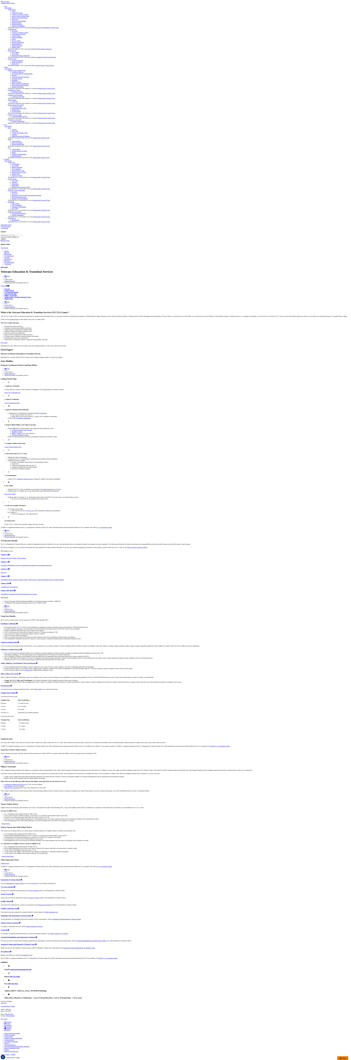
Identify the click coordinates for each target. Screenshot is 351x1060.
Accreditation (15, 164)
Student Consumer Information (13, 1038)
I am (5, 6)
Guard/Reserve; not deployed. (9, 587)
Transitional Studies (17, 92)
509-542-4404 (15, 977)
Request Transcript (46, 49)
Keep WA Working (17, 143)
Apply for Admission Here (12, 403)
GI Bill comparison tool (50, 912)
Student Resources (17, 24)
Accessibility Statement (11, 1041)
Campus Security (9, 1040)
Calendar (14, 134)
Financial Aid (28, 670)
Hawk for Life (12, 50)
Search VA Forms (6, 894)
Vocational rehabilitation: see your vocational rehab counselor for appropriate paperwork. (26, 565)
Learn (6, 67)
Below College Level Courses (10, 674)
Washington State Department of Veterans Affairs (16, 915)
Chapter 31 (4, 562)
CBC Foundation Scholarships (22, 418)
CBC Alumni (15, 52)
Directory (9, 259)
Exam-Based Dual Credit (19, 108)
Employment (12, 1033)
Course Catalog (16, 36)
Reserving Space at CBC (19, 172)
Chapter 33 (4, 569)
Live (5, 124)
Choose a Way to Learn (15, 115)
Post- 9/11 (3, 572)
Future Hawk (12, 9)
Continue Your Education (15, 95)
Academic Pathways (17, 72)
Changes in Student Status (9, 642)
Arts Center (15, 131)
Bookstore (15, 31)
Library (14, 39)
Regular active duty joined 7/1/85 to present (13, 558)
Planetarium (15, 185)
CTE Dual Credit (17, 106)
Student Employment (18, 42)
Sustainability (12, 218)
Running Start (16, 110)
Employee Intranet (17, 62)
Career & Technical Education (20, 77)
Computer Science (17, 78)
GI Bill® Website (6, 901)
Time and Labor (40, 65)
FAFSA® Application (40, 413)
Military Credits (16, 433)
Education (15, 80)
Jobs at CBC (15, 64)
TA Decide (4, 930)
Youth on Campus (17, 175)
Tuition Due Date (48, 489)
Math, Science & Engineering (20, 83)
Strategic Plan (16, 174)
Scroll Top (4, 1003)
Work (9, 139)
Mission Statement (17, 167)
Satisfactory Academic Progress (11, 649)
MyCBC (37, 49)
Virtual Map (4, 225)
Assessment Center (17, 13)
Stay (9, 147)
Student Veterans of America (10, 923)
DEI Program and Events (19, 197)
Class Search (10, 256)
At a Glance (15, 166)
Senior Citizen (12, 100)
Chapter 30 (4, 554)
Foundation (11, 202)
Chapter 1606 (5, 583)
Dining (14, 152)
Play (9, 128)
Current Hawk (12, 29)
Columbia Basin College (8, 3)
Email (8, 257)
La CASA (15, 194)
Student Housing (16, 22)
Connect (6, 159)
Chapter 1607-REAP (7, 590)
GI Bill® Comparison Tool (9, 908)
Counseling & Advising (18, 34)
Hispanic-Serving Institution (20, 198)
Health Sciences (16, 82)
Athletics (14, 129)
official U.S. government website (220, 746)
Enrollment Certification (8, 623)
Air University (8, 786)
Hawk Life (15, 19)
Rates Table (38, 689)
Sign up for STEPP (10, 494)
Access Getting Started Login (12, 447)
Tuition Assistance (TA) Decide (59, 933)
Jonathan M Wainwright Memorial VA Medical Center (18, 944)
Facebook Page (13, 319)
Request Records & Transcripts (21, 55)
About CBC (11, 162)
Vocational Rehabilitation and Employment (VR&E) (91, 941)
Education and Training (45, 905)
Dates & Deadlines (17, 37)
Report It (8, 264)
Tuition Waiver (5, 823)
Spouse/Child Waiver (7, 856)
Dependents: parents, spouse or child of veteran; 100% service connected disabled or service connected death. (32, 579)
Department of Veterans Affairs (11, 880)
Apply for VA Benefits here (12, 392)
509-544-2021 (13, 984)
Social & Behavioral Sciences (20, 85)
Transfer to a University (15, 120)
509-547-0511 (9, 1014)
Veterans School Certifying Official (137, 547)
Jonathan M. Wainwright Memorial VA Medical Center (79, 948)
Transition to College (14, 90)
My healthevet (5, 951)
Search (3, 235)
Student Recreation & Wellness (21, 136)
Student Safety (16, 47)
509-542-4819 (10, 1016)
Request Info (42, 88)
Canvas (6, 251)
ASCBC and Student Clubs (20, 133)
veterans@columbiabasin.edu (20, 969)
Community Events (40, 57)
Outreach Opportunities (15, 212)
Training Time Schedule (8, 693)
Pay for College (16, 41)
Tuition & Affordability (18, 26)
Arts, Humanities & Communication (22, 73)
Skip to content (5, 1)
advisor (24, 457)
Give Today (15, 54)
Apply (13, 11)
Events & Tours (54, 27)
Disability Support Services (25, 479)
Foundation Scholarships (19, 207)
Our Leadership (16, 169)
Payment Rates (5, 685)
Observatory (15, 184)
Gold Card (15, 101)
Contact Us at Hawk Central (20, 14)
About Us (14, 192)
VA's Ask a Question (7, 887)
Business (14, 75)
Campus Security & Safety (19, 151)
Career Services (16, 141)
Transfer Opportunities (18, 121)
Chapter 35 (4, 576)
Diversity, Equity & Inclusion (16, 190)
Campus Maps (16, 149)
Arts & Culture (12, 179)
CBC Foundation (17, 205)
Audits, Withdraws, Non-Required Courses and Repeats (18, 663)
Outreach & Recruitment (19, 21)
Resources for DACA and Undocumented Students (26, 195)
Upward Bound (16, 111)
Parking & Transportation (19, 154)
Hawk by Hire (12, 59)
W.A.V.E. (31, 510)
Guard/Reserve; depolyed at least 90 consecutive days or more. (19, 594)
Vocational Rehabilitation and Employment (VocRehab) (18, 937)
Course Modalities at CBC (19, 116)
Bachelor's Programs (18, 87)
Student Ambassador (18, 215)
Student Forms (5, 863)
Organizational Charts (18, 171)
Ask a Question (33, 890)
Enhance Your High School (20, 18)
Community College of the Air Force (15, 784)
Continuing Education (18, 96)
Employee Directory (17, 60)
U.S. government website (104, 527)
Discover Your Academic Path (20, 16)
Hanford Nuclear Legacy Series (21, 187)
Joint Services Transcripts (11, 788)
